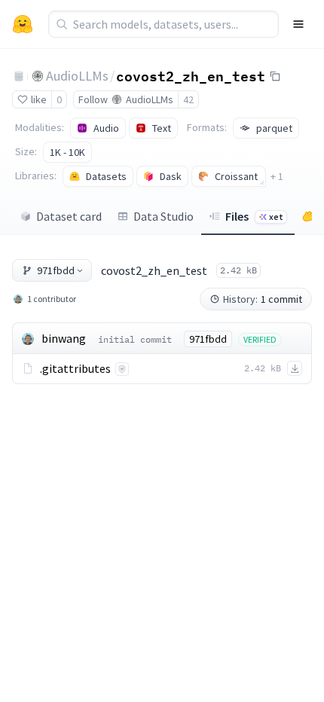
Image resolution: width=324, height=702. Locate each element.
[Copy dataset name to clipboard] (275, 76)
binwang (63, 338)
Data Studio (163, 216)
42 (188, 99)
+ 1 (277, 176)
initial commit (135, 339)
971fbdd (56, 270)
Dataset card (69, 216)
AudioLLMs (77, 75)
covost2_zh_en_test (190, 75)
